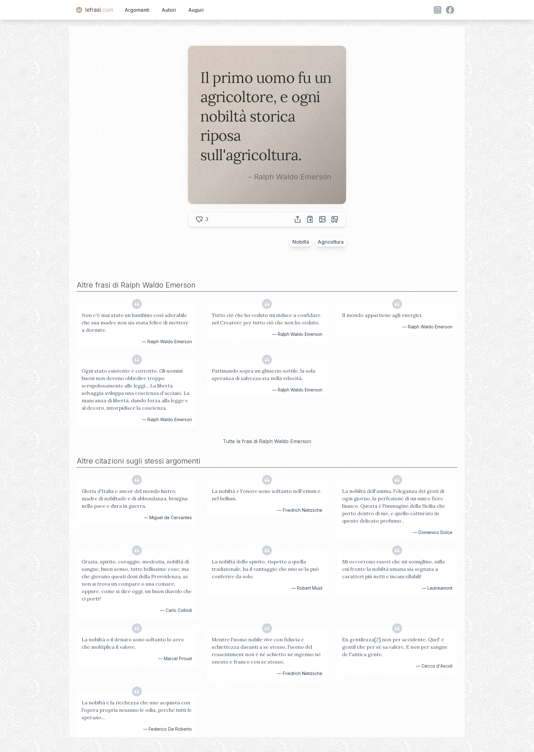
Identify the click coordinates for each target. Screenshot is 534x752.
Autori (169, 10)
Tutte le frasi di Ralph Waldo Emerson (267, 441)
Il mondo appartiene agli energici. (382, 315)
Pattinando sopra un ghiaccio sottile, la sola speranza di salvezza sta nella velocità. (263, 374)
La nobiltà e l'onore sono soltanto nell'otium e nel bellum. (266, 495)
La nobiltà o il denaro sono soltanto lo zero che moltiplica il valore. (133, 643)
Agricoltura (331, 242)
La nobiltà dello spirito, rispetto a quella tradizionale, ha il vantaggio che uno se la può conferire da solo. (265, 568)
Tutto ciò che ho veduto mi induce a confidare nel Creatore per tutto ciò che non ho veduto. (266, 319)
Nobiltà (300, 242)
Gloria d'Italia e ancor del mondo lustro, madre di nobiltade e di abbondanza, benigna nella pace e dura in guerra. (135, 498)
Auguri (196, 10)
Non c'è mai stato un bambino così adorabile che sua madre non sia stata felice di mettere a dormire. (135, 322)
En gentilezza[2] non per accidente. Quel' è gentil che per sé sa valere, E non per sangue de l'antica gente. (394, 646)
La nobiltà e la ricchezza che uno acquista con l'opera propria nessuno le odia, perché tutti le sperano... (137, 709)
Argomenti (137, 10)
